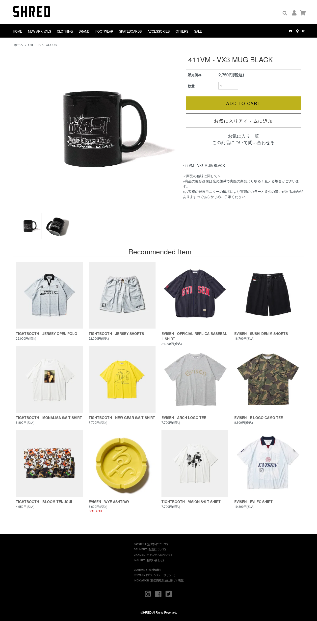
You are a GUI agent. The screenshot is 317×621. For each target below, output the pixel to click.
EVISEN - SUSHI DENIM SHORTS (261, 333)
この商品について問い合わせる (243, 142)
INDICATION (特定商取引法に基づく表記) (159, 580)
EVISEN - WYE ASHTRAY (109, 501)
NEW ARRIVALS (39, 31)
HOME (17, 31)
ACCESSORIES (159, 31)
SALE (198, 31)
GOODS (51, 45)
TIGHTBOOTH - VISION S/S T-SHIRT (191, 501)
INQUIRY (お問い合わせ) (149, 560)
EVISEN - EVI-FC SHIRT (253, 501)
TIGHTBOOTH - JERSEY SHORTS (116, 333)
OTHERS (182, 31)
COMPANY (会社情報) (147, 570)
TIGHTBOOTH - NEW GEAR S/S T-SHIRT (122, 417)
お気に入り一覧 (243, 136)
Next (173, 130)
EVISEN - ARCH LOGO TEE (183, 417)
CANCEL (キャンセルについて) (153, 554)
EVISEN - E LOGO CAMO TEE (258, 417)
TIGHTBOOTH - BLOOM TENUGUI (44, 501)
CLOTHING (65, 31)
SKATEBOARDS (130, 31)
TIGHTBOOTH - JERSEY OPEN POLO (46, 333)
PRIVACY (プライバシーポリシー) (154, 575)
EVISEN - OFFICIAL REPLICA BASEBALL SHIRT (194, 336)
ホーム (18, 45)
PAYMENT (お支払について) (151, 544)
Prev (22, 130)
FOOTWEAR (104, 31)
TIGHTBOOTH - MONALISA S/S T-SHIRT (49, 417)
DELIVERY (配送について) (150, 549)
